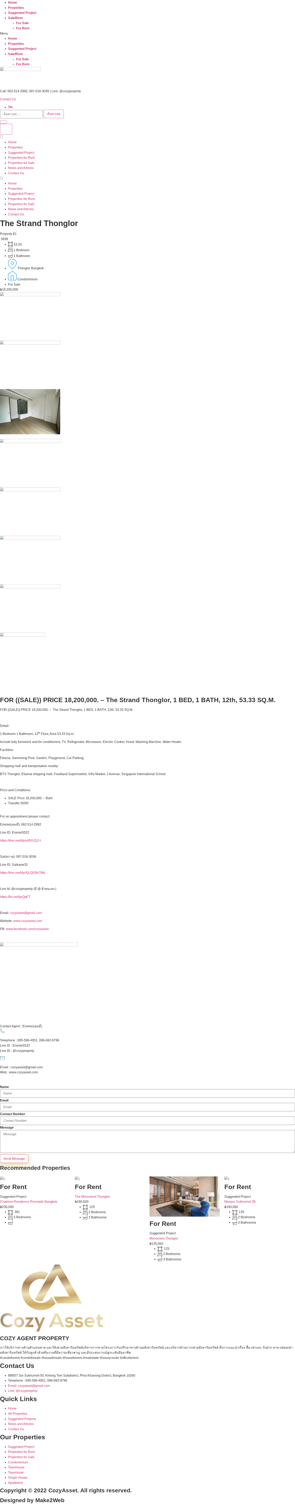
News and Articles (21, 168)
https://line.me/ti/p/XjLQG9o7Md (22, 872)
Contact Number (12, 1114)
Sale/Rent (15, 18)
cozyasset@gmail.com (26, 913)
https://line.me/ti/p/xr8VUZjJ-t (20, 840)
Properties (16, 7)
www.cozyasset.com (27, 921)
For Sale (22, 23)
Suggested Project (22, 12)
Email (4, 1100)
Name (4, 1087)
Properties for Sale (21, 163)
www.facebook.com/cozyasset (27, 929)
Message (7, 1127)
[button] (147, 33)
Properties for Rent (21, 157)
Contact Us (8, 99)
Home (12, 2)
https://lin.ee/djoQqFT (15, 896)
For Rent (22, 28)
